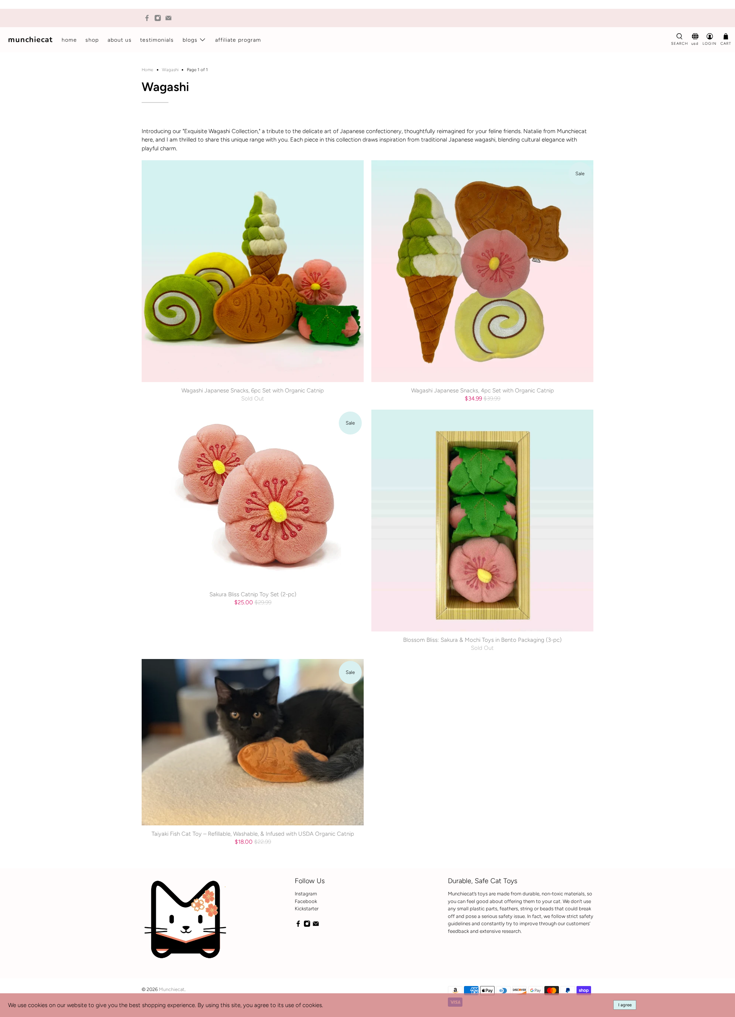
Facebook (306, 901)
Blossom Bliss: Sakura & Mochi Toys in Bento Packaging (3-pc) (482, 639)
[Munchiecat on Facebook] (147, 18)
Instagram (306, 894)
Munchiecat (30, 39)
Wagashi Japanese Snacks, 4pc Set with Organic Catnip (482, 390)
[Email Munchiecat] (168, 18)
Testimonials (157, 40)
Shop (92, 40)
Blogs (190, 40)
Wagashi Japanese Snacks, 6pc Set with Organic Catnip (252, 390)
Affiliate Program (238, 40)
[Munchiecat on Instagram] (157, 18)
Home (69, 40)
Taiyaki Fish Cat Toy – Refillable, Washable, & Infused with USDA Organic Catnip (253, 833)
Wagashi (170, 70)
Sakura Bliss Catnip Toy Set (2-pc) (252, 594)
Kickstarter (306, 908)
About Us (120, 40)
